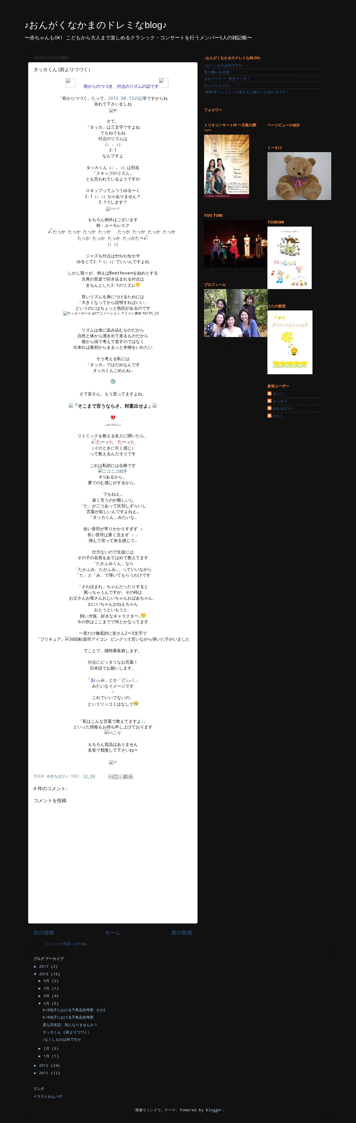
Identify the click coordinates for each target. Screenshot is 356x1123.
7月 (48, 988)
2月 (48, 1048)
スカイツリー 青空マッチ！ (227, 78)
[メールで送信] (110, 776)
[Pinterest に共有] (130, 776)
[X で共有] (120, 776)
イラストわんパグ (48, 1096)
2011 (45, 1072)
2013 (45, 973)
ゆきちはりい (283, 408)
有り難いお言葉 (217, 72)
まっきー (280, 401)
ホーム (113, 932)
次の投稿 (43, 932)
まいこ (278, 393)
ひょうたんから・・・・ (224, 85)
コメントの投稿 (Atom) (66, 943)
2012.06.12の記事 (127, 98)
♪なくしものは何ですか (223, 65)
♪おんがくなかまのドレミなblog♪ (95, 25)
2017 (45, 966)
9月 (48, 980)
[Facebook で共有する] (125, 776)
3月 (48, 1003)
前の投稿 (181, 932)
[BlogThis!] (115, 776)
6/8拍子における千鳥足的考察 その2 (74, 1009)
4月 (48, 995)
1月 (48, 1055)
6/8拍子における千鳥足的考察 (68, 1017)
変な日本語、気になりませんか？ (70, 1024)
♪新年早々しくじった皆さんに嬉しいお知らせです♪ (246, 91)
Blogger (214, 1109)
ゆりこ (278, 416)
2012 (45, 1065)
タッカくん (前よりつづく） (67, 1032)
